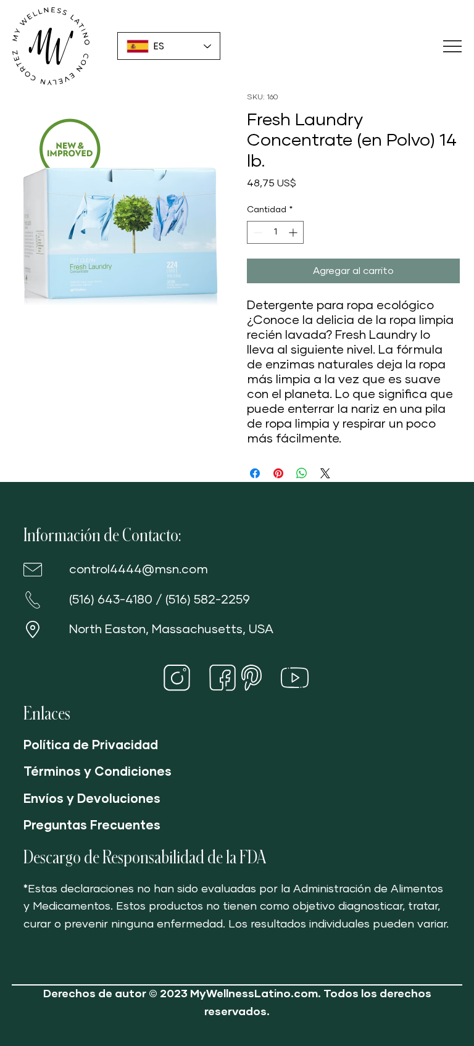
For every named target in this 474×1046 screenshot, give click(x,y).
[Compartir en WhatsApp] (301, 473)
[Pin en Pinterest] (278, 473)
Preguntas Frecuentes (91, 826)
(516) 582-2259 (207, 600)
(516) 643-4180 (110, 600)
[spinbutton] (275, 232)
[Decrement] (256, 232)
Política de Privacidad (90, 745)
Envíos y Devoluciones (91, 799)
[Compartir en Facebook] (254, 473)
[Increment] (294, 232)
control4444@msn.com (138, 569)
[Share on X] (325, 473)
